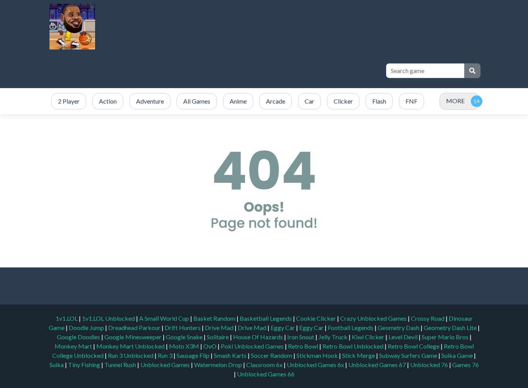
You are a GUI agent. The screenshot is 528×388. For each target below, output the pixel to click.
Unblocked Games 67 (377, 364)
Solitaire (218, 336)
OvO (210, 346)
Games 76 (465, 364)
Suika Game (457, 355)
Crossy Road (428, 318)
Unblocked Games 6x (315, 364)
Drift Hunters (183, 327)
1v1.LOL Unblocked (109, 318)
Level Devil (403, 336)
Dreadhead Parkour (135, 327)
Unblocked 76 (429, 364)
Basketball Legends (266, 318)
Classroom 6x (264, 364)
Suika (57, 364)
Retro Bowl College (414, 346)
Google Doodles (79, 336)
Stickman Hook (317, 355)
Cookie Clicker (316, 318)
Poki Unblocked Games (253, 346)
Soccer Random (272, 355)
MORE (455, 100)
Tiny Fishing (84, 364)
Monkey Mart (74, 346)
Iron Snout (301, 336)
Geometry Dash (399, 327)
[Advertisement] (237, 70)
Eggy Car (283, 327)
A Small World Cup (164, 318)
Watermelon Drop (218, 364)
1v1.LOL (67, 318)
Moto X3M (184, 346)
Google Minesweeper (133, 336)
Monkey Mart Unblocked (131, 346)
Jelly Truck (334, 336)
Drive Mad (220, 327)
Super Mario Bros (446, 336)
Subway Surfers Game (408, 355)
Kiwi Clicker (368, 336)
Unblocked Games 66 (266, 374)
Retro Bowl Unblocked (353, 346)
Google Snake (185, 336)
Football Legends (351, 327)
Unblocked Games (165, 364)
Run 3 (166, 355)
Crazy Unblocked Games (374, 318)
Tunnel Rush (120, 364)
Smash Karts (231, 355)
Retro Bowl (303, 346)
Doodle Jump (87, 327)
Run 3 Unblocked (131, 355)
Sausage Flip (194, 355)
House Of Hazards (258, 336)
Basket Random (215, 318)
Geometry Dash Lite (451, 327)
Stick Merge (359, 355)
